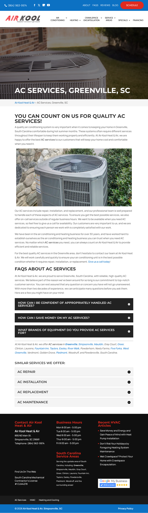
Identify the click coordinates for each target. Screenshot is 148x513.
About (86, 5)
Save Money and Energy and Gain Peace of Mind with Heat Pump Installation (116, 434)
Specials (123, 20)
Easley (62, 348)
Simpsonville (85, 344)
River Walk (73, 348)
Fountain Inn (42, 348)
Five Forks (116, 348)
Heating (74, 20)
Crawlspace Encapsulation (92, 19)
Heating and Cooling (49, 500)
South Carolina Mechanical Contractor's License (29, 481)
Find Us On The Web (25, 471)
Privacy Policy (125, 508)
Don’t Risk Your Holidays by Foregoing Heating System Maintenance (114, 447)
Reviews (105, 5)
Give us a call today (99, 261)
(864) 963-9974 (17, 5)
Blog (115, 5)
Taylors (54, 348)
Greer (120, 344)
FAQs (95, 5)
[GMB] (43, 5)
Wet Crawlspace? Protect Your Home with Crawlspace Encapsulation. (116, 460)
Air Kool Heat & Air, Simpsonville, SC (42, 508)
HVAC (32, 500)
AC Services (20, 500)
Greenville (71, 344)
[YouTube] (48, 5)
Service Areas (109, 19)
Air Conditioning (58, 19)
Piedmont (61, 352)
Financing (138, 20)
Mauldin (98, 344)
